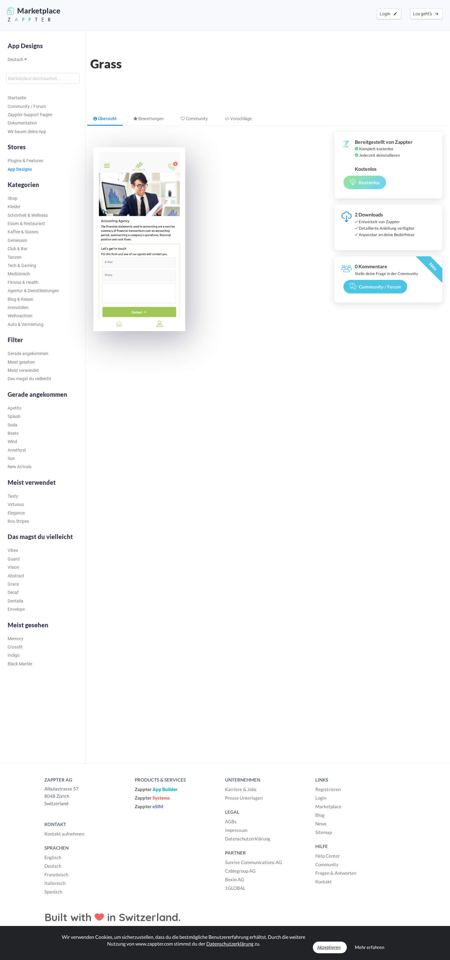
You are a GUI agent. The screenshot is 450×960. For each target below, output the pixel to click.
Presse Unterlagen (244, 798)
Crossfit (15, 646)
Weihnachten (20, 315)
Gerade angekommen (28, 353)
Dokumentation (22, 122)
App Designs (25, 45)
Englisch (52, 857)
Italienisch (55, 883)
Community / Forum (27, 106)
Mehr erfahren (369, 947)
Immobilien (18, 307)
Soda (12, 425)
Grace (13, 584)
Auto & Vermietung (25, 324)
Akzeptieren (329, 947)
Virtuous (16, 504)
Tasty (13, 496)
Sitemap (323, 832)
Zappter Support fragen (30, 114)
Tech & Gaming (22, 265)
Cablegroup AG (240, 871)
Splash (14, 416)
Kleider (14, 206)
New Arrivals (20, 466)
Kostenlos (369, 182)
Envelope (16, 609)
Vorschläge (240, 118)
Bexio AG (234, 879)
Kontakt (323, 881)
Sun (11, 458)
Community (196, 118)
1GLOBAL (235, 888)
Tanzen (14, 257)
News (321, 823)
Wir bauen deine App (27, 131)
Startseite (17, 97)
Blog (319, 815)
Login (386, 13)
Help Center (327, 856)
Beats (13, 433)
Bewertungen (150, 118)
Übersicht (107, 118)
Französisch (56, 874)
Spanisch (53, 891)
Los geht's (423, 13)
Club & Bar (18, 248)
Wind (12, 441)
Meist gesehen (21, 362)
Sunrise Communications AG (253, 862)
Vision (13, 567)
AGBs (231, 821)
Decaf (13, 592)
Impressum (236, 830)
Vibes (13, 550)
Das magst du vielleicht (29, 378)
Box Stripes (18, 521)
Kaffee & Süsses (23, 231)
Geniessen (17, 240)
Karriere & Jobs (241, 789)
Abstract (16, 575)
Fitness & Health (23, 282)
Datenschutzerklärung (247, 838)
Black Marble (20, 663)
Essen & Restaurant (26, 223)
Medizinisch (19, 273)
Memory (15, 638)
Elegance (16, 513)
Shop (12, 198)
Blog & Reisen (20, 299)
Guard (14, 558)
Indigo (14, 655)
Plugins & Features (25, 160)
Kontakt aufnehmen (64, 833)
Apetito (14, 408)
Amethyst (17, 450)
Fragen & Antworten (335, 873)
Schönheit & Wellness (28, 215)
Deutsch (16, 59)
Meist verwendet (23, 370)
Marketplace (328, 806)
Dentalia (15, 601)
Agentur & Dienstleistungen (33, 290)
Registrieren (328, 789)
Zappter (156, 789)
